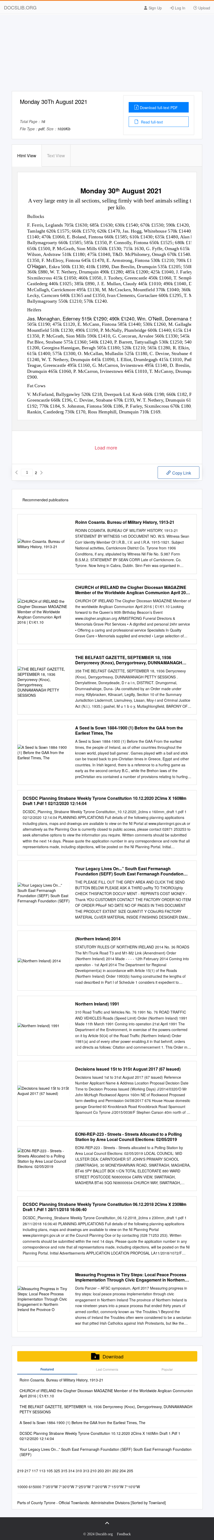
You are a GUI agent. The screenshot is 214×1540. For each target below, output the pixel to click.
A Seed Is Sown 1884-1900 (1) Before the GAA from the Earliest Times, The (129, 730)
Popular (167, 1369)
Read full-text (151, 122)
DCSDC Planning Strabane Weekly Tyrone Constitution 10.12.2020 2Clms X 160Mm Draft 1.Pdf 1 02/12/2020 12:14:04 (104, 801)
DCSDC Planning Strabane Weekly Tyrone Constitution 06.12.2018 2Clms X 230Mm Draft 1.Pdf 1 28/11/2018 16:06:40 (104, 1207)
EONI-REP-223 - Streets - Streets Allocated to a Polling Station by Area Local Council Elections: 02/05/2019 (128, 1137)
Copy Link (181, 473)
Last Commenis (107, 1369)
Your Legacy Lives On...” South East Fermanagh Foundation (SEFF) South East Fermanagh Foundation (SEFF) (129, 871)
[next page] (41, 472)
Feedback (124, 1534)
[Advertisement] (107, 54)
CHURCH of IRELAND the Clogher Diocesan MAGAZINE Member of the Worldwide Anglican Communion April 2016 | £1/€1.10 (133, 590)
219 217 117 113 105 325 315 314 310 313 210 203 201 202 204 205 (75, 1470)
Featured (47, 1369)
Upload (203, 7)
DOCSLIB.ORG (20, 7)
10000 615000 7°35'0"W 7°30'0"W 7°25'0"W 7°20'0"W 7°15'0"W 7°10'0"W (78, 1486)
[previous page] (16, 472)
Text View (56, 156)
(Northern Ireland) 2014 (98, 938)
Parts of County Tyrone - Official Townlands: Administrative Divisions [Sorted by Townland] (91, 1502)
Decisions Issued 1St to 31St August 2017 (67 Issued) (128, 1069)
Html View (26, 156)
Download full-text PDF (159, 107)
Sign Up (155, 7)
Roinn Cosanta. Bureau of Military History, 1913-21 (124, 522)
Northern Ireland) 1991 (97, 1004)
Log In (179, 7)
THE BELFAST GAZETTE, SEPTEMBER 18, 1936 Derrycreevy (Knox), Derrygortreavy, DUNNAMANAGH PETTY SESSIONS (128, 660)
